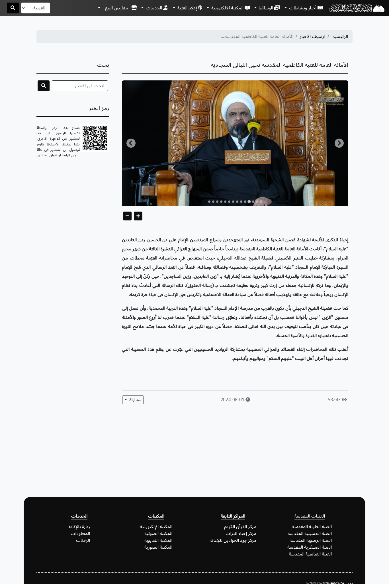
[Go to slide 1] (261, 201)
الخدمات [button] (154, 8)
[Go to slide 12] (217, 201)
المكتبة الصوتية (158, 533)
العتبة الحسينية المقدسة (310, 533)
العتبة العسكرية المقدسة (309, 547)
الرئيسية (340, 36)
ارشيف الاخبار (312, 36)
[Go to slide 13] (213, 201)
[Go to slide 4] (249, 201)
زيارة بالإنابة (79, 527)
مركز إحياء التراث (241, 533)
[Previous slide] (131, 143)
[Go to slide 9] (229, 201)
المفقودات (80, 533)
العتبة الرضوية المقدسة (311, 540)
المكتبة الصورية (158, 547)
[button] (117, 8)
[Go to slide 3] (253, 201)
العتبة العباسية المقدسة (310, 554)
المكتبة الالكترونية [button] (227, 8)
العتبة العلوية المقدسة (312, 527)
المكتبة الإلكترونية (156, 527)
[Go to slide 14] (209, 201)
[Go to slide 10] (225, 201)
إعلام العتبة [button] (187, 8)
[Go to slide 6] (241, 201)
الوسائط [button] (266, 8)
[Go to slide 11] (221, 201)
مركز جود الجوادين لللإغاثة (233, 540)
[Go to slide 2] (257, 201)
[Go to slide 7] (237, 201)
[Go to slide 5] (245, 201)
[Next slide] (339, 143)
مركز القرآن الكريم (240, 527)
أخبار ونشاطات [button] (303, 8)
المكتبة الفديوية (158, 540)
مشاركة (134, 400)
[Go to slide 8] (233, 201)
